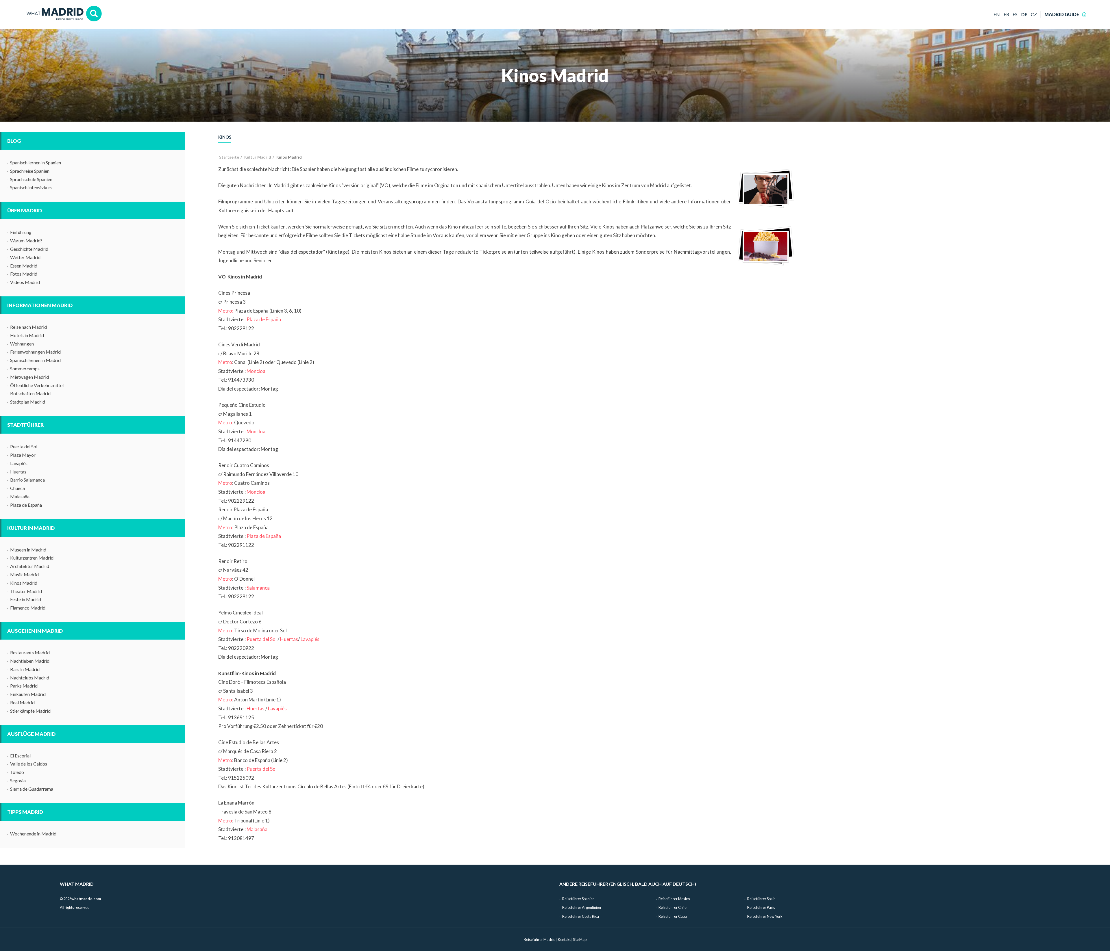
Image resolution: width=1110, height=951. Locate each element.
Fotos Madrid (23, 273)
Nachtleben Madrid (29, 661)
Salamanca (258, 588)
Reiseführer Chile (672, 907)
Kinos (224, 137)
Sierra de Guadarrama (31, 789)
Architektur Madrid (29, 566)
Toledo (17, 772)
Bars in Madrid (25, 669)
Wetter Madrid (25, 257)
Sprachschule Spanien (31, 179)
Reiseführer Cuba (672, 916)
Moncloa (256, 371)
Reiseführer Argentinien (581, 907)
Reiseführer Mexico (674, 898)
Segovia (18, 780)
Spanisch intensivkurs (31, 187)
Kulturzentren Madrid (31, 557)
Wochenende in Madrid (33, 833)
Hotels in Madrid (27, 335)
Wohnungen (22, 343)
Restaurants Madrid (30, 652)
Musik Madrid (24, 574)
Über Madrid (24, 210)
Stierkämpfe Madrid (30, 711)
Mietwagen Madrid (29, 377)
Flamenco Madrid (27, 607)
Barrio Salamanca (27, 479)
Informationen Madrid (40, 305)
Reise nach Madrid (28, 327)
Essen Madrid (23, 265)
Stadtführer (25, 425)
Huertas (18, 471)
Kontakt (564, 939)
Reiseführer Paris (761, 907)
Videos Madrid (25, 282)
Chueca (17, 488)
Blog (14, 141)
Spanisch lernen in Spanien (35, 162)
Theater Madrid (26, 591)
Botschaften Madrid (30, 393)
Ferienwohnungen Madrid (35, 351)
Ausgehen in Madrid (35, 631)
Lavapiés (18, 463)
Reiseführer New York (764, 916)
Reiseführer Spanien (578, 898)
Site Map (580, 939)
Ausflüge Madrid (31, 734)
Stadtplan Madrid (27, 401)
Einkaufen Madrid (28, 694)
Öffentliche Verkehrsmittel (37, 385)
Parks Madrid (24, 685)
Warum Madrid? (26, 240)
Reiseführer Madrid (540, 939)
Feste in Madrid (25, 599)
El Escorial (20, 755)
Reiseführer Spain (761, 898)
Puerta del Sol (23, 446)
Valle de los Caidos (28, 763)
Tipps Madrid (25, 812)
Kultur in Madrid (31, 528)
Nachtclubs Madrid (29, 677)
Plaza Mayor (23, 455)
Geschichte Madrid (29, 249)
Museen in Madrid (28, 549)
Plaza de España (26, 505)
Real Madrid (22, 702)
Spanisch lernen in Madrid (35, 360)
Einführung (21, 232)
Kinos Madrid (23, 583)
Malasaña (19, 496)
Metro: (225, 311)
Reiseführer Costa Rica (580, 916)
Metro (225, 362)
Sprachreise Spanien (29, 171)
